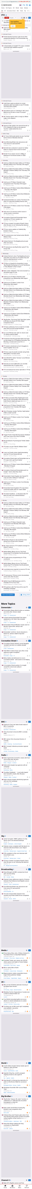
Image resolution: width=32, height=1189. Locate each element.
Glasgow (9, 762)
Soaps (5, 615)
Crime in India (16, 1004)
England (15, 784)
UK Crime (10, 1004)
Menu (19, 1187)
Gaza (21, 8)
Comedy (5, 751)
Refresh (27, 1187)
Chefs (10, 884)
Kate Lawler (6, 1112)
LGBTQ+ (11, 1128)
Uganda (8, 1078)
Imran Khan (6, 851)
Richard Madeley (7, 891)
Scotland (14, 762)
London (5, 997)
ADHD (14, 898)
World (17, 8)
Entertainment (13, 615)
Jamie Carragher (18, 843)
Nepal (11, 989)
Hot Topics (9, 8)
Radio (21, 10)
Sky (25, 10)
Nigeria (18, 965)
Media (16, 751)
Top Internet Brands (17, 744)
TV (8, 615)
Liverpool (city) (13, 971)
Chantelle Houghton (8, 1121)
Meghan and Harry (20, 958)
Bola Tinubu (13, 965)
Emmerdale (6, 655)
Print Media (6, 958)
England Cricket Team (22, 851)
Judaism (6, 1004)
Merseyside (19, 971)
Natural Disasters (17, 989)
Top (3, 17)
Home (3, 8)
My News (12, 1187)
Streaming (9, 744)
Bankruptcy (10, 843)
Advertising (6, 770)
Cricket (18, 858)
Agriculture (6, 729)
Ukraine (26, 8)
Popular (12, 17)
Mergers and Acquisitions (12, 865)
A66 (13, 1011)
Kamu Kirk (6, 1128)
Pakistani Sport (13, 851)
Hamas (5, 1070)
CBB (21, 1121)
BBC (18, 10)
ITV (2, 10)
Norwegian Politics (8, 1085)
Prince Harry (12, 958)
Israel (17, 1070)
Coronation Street (11, 10)
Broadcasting (11, 751)
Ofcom (10, 898)
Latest (6, 17)
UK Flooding (6, 989)
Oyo (4, 1078)
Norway (14, 1085)
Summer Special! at (15, 1)
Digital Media (7, 965)
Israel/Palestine (11, 1070)
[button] (16, 18)
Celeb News (16, 1121)
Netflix (5, 744)
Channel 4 (6, 884)
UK (13, 8)
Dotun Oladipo (7, 978)
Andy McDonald (7, 1011)
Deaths (12, 1078)
